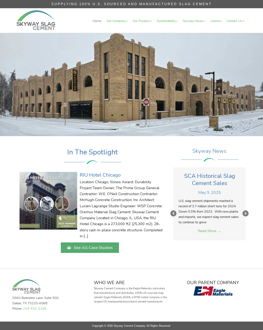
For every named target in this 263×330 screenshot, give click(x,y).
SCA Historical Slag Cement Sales (209, 179)
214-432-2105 (34, 308)
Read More (209, 230)
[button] (90, 247)
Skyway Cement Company (36, 20)
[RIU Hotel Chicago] (92, 205)
